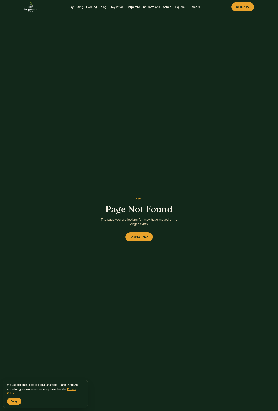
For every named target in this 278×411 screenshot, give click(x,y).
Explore (180, 7)
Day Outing (75, 7)
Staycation (116, 7)
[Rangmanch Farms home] (30, 7)
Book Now (242, 6)
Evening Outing (96, 7)
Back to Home (139, 236)
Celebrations (151, 7)
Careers (194, 7)
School (167, 7)
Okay (14, 401)
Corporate (133, 7)
